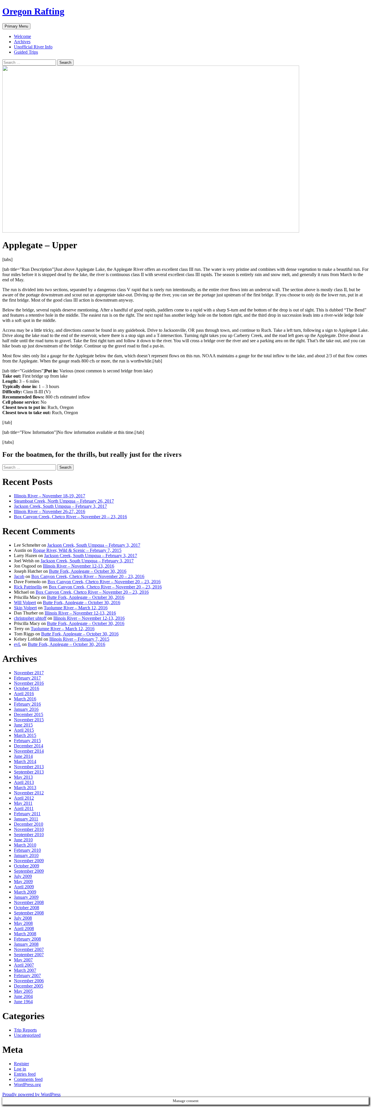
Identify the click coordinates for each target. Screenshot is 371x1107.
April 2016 (24, 693)
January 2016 (26, 709)
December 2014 (28, 745)
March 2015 (25, 735)
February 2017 (27, 677)
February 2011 (27, 813)
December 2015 (28, 714)
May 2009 (23, 881)
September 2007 (29, 954)
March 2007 (25, 970)
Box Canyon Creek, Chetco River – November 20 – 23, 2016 (70, 516)
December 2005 (28, 985)
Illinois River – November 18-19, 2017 (49, 495)
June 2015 (23, 724)
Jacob (19, 576)
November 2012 (29, 792)
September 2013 (29, 771)
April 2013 (24, 782)
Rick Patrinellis (28, 586)
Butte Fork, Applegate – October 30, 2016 (87, 571)
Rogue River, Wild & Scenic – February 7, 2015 (77, 550)
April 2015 (24, 730)
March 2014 (25, 761)
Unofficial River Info (33, 46)
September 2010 (29, 834)
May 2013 (23, 777)
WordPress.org (27, 1084)
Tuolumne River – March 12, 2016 (76, 607)
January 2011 (26, 818)
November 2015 (29, 719)
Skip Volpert (25, 607)
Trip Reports (25, 1030)
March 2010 (25, 845)
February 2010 (27, 850)
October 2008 (26, 907)
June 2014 (23, 756)
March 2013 (25, 787)
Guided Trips (26, 52)
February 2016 (27, 704)
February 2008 (27, 938)
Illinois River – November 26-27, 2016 (49, 511)
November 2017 (29, 672)
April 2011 (24, 808)
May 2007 (23, 959)
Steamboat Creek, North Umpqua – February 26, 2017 (64, 501)
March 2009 (25, 891)
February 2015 (27, 740)
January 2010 (26, 855)
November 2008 (29, 902)
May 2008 (23, 923)
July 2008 (23, 918)
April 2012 (24, 798)
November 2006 (29, 980)
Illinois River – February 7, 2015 (79, 639)
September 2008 (29, 912)
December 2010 (28, 824)
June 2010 (23, 839)
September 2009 (29, 871)
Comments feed (28, 1079)
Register (21, 1063)
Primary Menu (16, 26)
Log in (20, 1068)
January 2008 (26, 944)
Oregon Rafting (33, 11)
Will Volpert (25, 602)
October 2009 (26, 865)
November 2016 (29, 683)
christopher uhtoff (30, 618)
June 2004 (23, 996)
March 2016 (25, 698)
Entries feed (25, 1074)
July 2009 (23, 876)
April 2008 (24, 928)
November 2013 (29, 766)
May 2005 (23, 991)
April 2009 (24, 886)
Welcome (22, 36)
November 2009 (29, 860)
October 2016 (26, 688)
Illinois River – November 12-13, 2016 (78, 566)
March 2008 (25, 933)
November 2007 (29, 949)
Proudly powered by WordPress (31, 1094)
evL (17, 644)
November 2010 (29, 829)
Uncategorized (27, 1035)
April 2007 (24, 965)
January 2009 (26, 897)
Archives (22, 41)
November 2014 (29, 751)
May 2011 (23, 803)
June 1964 (23, 1001)
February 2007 (27, 975)
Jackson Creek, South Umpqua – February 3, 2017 (60, 506)
